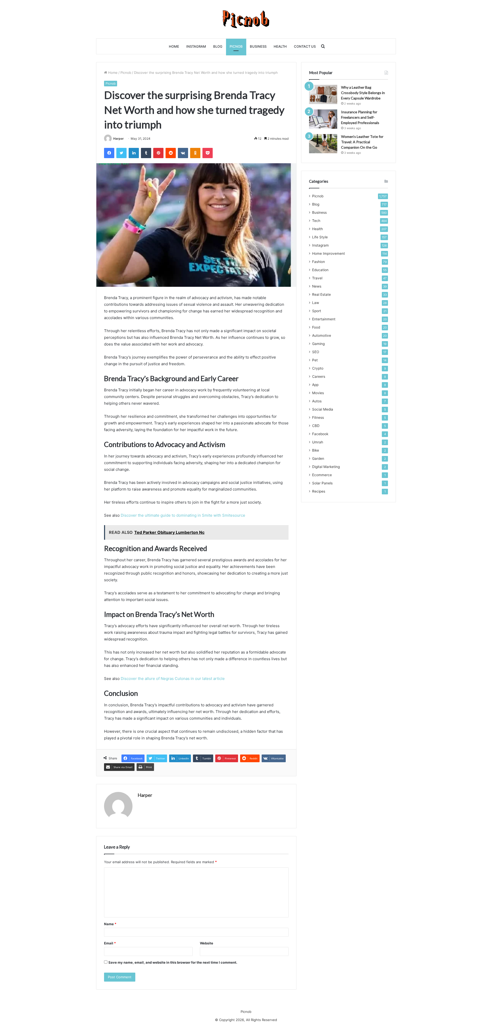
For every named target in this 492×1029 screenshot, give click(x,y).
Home (174, 46)
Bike (315, 450)
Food (316, 327)
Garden (318, 458)
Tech (316, 221)
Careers (318, 376)
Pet (315, 360)
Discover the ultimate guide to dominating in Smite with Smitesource (183, 515)
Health (280, 46)
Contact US (305, 46)
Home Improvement (328, 253)
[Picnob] (246, 19)
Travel (317, 278)
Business (258, 46)
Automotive (321, 335)
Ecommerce (322, 475)
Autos (317, 401)
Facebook (320, 434)
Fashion (318, 262)
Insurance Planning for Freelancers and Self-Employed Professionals (360, 117)
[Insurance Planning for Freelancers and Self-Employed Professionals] (323, 119)
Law (315, 303)
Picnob (236, 46)
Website (206, 943)
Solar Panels (322, 483)
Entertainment (323, 319)
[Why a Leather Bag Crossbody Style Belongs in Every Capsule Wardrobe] (323, 94)
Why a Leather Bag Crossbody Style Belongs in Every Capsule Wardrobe (363, 92)
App (315, 385)
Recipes (318, 491)
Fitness (318, 417)
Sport (316, 311)
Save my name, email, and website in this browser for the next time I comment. (172, 962)
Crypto (317, 368)
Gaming (318, 344)
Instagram (196, 46)
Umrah (317, 442)
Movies (318, 393)
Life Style (320, 237)
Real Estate (321, 294)
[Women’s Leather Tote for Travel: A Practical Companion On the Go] (323, 143)
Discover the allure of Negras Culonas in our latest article (173, 678)
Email (110, 943)
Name (110, 924)
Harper (118, 138)
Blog (217, 46)
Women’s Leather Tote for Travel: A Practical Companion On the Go (362, 141)
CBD (316, 426)
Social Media (322, 409)
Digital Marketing (326, 467)
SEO (315, 352)
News (316, 286)
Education (320, 270)
